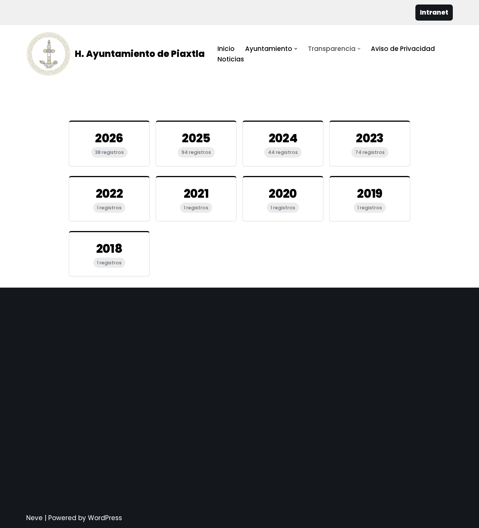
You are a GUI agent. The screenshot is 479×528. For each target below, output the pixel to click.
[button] (296, 49)
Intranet (434, 12)
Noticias (230, 59)
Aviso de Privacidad (403, 48)
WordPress (105, 517)
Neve (34, 517)
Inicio (226, 48)
